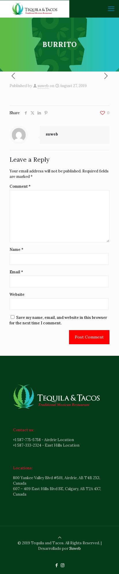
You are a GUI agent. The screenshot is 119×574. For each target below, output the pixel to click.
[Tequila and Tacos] (34, 8)
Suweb (75, 548)
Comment (20, 186)
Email (16, 272)
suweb (43, 85)
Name (16, 249)
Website (17, 294)
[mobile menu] (111, 9)
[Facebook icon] (56, 565)
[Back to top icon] (60, 537)
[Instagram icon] (62, 565)
